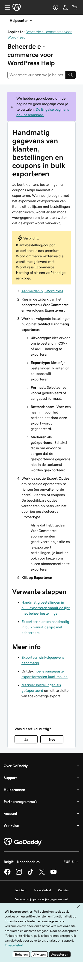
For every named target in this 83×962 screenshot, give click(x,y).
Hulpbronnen (14, 789)
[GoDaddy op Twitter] (42, 874)
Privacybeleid (42, 890)
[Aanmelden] (65, 7)
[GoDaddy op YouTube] (53, 874)
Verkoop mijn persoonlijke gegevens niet (41, 899)
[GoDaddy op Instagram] (19, 874)
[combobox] (36, 75)
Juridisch (20, 890)
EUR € (68, 862)
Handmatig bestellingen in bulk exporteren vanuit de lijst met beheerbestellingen (45, 607)
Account (10, 813)
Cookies (63, 890)
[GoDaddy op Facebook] (7, 874)
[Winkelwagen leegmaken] (75, 7)
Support (10, 777)
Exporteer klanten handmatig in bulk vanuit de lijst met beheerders (45, 627)
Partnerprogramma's (20, 801)
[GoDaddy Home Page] (23, 842)
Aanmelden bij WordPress (42, 291)
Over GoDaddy (16, 766)
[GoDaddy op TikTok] (30, 874)
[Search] (70, 75)
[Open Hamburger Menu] (5, 7)
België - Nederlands (19, 862)
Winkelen (11, 825)
